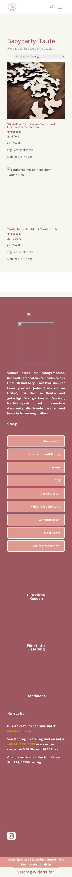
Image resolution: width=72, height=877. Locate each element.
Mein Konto (52, 533)
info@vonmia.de (19, 731)
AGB (57, 480)
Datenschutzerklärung (44, 454)
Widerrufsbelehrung (45, 506)
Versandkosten (23, 150)
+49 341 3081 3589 (21, 744)
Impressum (52, 441)
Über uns (54, 467)
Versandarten (50, 493)
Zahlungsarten (49, 520)
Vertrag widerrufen (46, 546)
